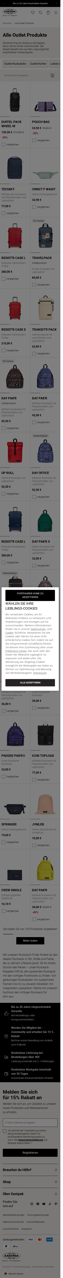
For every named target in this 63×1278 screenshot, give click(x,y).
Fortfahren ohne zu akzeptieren (30, 595)
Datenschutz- (38, 629)
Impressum (40, 672)
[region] (30, 639)
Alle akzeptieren (30, 682)
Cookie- (9, 632)
